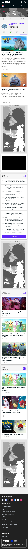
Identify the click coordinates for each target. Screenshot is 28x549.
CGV (2, 529)
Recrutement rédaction (8, 512)
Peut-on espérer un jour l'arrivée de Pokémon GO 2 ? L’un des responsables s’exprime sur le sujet (14, 193)
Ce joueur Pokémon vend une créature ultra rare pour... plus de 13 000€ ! (14, 204)
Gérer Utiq (4, 527)
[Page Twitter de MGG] (9, 500)
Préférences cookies (7, 522)
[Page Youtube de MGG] (12, 500)
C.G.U (3, 517)
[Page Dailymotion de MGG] (15, 500)
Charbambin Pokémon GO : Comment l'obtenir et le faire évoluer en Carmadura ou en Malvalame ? (13, 359)
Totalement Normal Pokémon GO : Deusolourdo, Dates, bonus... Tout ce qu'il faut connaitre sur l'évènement (14, 219)
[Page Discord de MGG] (6, 500)
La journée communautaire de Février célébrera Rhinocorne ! (13, 90)
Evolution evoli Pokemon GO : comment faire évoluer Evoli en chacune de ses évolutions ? (14, 199)
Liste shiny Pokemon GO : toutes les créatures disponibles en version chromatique (12, 412)
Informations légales (7, 514)
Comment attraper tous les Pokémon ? (13, 434)
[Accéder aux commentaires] (2, 69)
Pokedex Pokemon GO (17, 18)
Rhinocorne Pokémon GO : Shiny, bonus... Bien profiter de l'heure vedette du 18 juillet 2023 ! (12, 54)
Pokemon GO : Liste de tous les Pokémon (17, 24)
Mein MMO (4, 536)
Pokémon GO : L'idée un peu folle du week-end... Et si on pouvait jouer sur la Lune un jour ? (14, 225)
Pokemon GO (8, 18)
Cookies (3, 519)
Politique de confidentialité (9, 524)
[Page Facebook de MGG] (2, 500)
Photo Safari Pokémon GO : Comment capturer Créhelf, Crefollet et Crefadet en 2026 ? (15, 181)
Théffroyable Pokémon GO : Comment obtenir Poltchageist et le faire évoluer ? (14, 208)
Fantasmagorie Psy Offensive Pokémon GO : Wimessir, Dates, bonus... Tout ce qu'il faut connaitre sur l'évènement (14, 231)
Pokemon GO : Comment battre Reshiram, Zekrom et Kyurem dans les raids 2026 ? (14, 187)
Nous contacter (6, 506)
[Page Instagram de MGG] (21, 500)
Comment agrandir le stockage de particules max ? (11, 312)
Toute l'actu (14, 236)
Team (3, 509)
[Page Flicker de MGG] (18, 500)
